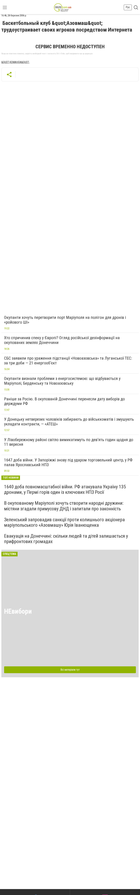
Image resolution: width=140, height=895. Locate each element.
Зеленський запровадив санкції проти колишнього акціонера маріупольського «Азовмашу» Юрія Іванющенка (64, 522)
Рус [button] (128, 7)
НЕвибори (18, 611)
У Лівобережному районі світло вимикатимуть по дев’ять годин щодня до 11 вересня (68, 442)
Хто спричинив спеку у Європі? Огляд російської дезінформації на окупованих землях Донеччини (62, 340)
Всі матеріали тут (70, 669)
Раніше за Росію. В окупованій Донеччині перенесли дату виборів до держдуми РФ (64, 401)
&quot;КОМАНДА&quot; (15, 62)
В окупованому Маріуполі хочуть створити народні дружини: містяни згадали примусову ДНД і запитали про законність (64, 505)
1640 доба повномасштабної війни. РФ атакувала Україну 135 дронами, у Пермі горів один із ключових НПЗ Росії (65, 489)
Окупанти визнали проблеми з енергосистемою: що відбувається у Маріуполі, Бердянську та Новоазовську (62, 381)
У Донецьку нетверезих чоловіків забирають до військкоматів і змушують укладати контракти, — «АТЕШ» (69, 421)
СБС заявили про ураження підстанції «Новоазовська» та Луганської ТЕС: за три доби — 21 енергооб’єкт (68, 360)
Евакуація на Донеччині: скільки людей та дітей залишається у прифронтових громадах (66, 538)
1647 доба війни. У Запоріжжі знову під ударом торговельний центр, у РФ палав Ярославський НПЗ (68, 462)
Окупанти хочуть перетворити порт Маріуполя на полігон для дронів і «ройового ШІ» (65, 320)
